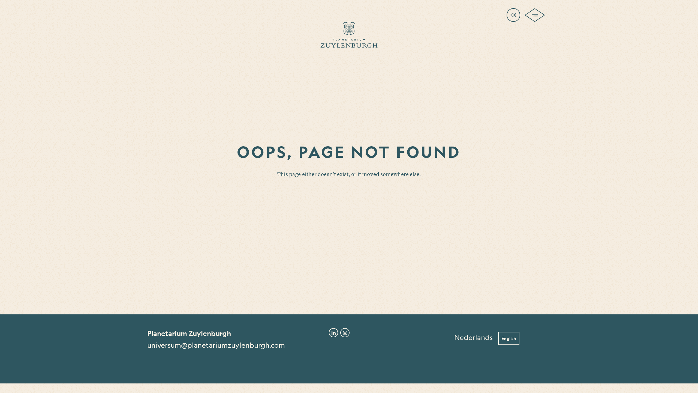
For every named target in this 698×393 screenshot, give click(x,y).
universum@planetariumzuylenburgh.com (216, 345)
